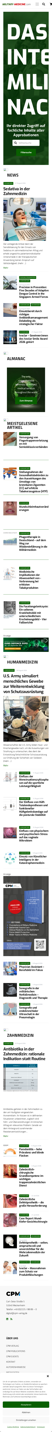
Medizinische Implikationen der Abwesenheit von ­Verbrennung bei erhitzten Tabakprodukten (30, 580)
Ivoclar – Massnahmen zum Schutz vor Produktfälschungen (32, 1271)
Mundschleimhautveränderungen (33, 508)
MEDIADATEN (12, 1372)
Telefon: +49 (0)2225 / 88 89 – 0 (21, 1309)
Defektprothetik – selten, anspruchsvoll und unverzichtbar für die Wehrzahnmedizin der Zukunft (33, 1249)
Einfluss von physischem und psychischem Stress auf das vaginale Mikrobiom (33, 835)
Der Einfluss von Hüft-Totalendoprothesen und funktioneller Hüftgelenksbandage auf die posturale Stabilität (33, 808)
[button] (47, 1376)
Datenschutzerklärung (27, 1426)
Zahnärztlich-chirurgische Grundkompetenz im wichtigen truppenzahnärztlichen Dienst (32, 1177)
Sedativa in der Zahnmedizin (16, 191)
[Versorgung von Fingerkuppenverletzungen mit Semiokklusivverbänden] (10, 439)
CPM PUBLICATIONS (15, 1351)
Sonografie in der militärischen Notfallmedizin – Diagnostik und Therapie (33, 993)
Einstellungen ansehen (26, 1420)
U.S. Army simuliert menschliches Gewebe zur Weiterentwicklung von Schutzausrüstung (23, 683)
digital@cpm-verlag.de (16, 1313)
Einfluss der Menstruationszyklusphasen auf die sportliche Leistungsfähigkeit (33, 781)
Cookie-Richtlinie (13, 1426)
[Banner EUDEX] (26, 651)
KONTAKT (10, 1361)
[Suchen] (15, 143)
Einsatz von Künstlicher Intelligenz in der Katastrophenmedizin (33, 860)
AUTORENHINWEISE (16, 1367)
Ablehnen (26, 1412)
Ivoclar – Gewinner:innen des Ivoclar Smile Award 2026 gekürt (33, 339)
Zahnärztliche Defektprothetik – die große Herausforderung (33, 1202)
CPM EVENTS (12, 1356)
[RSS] (11, 1319)
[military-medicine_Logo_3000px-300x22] (16, 4)
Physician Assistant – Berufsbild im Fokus (31, 968)
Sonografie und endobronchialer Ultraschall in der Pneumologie (29, 1012)
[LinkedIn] (7, 1319)
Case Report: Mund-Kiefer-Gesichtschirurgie (33, 1220)
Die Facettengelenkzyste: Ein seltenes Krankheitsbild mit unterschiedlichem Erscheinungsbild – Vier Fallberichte (33, 614)
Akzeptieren (26, 1404)
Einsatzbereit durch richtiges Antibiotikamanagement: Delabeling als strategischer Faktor (33, 317)
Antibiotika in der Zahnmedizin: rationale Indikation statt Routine (24, 1053)
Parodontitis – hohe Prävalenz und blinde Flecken (31, 1152)
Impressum (41, 1426)
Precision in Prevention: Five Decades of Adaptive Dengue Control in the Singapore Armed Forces (34, 292)
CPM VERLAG (12, 1345)
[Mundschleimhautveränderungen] (10, 508)
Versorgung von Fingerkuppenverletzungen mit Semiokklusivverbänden (33, 442)
